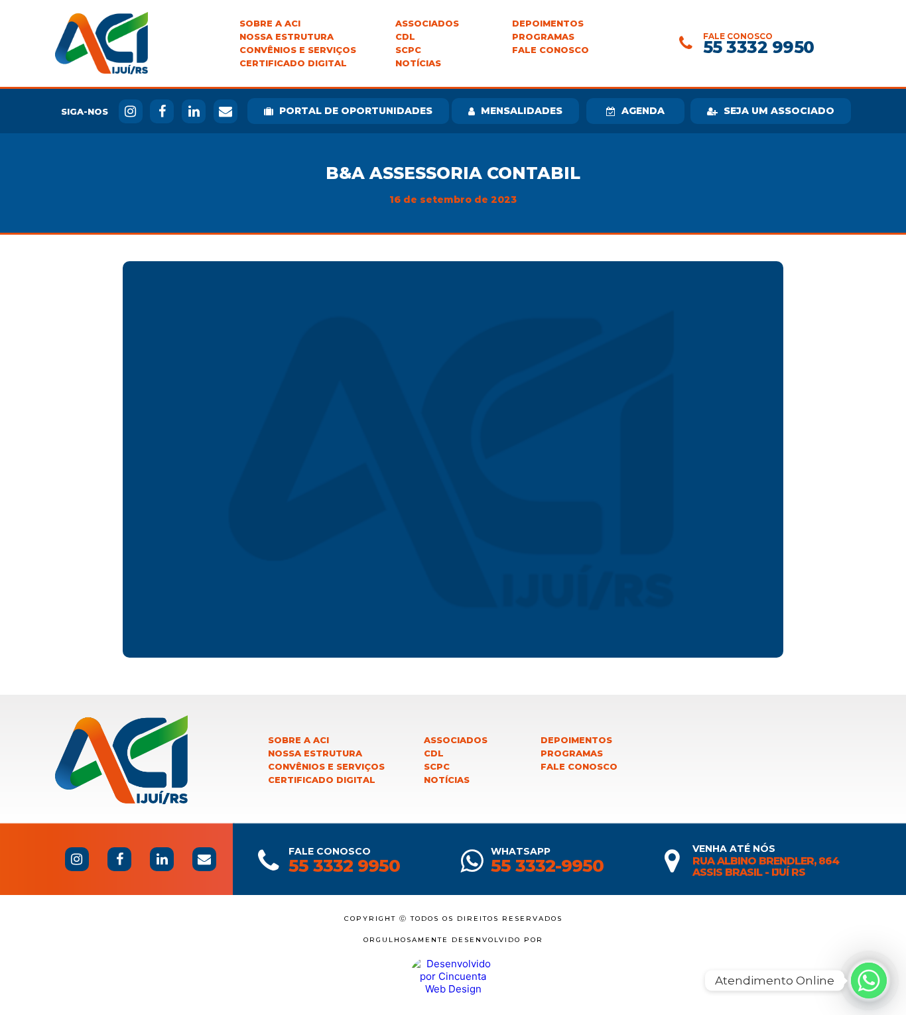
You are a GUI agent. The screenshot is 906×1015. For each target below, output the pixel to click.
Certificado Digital (293, 63)
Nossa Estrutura (286, 37)
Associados (427, 24)
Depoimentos (548, 24)
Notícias (418, 63)
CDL (405, 37)
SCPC (408, 50)
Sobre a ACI (269, 24)
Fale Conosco (550, 50)
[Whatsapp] (869, 980)
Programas (543, 37)
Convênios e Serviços (297, 50)
